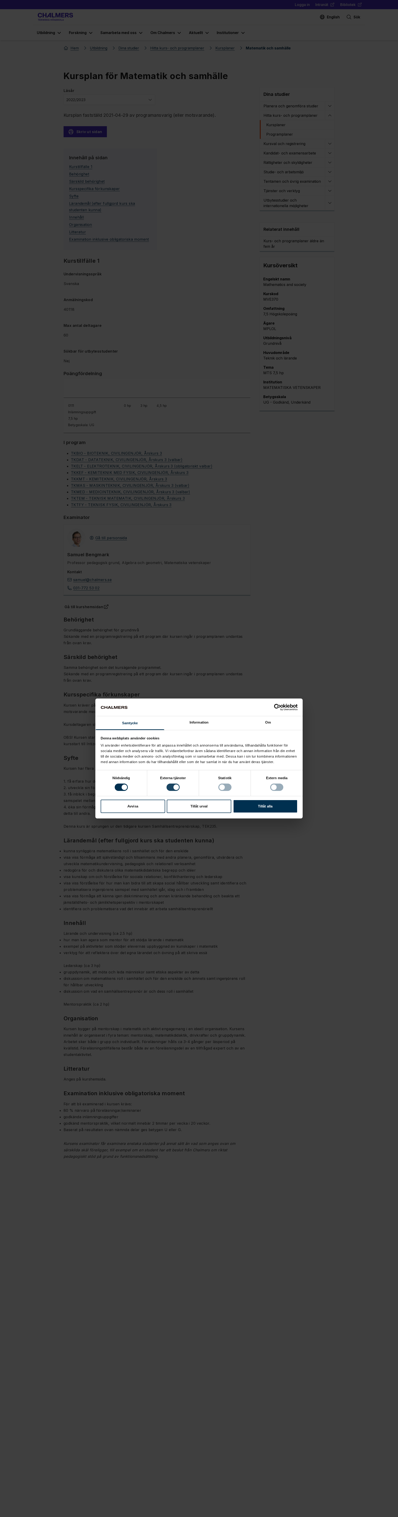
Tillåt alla (265, 806)
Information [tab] (199, 722)
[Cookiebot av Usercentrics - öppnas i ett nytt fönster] (277, 707)
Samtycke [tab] (130, 723)
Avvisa (132, 806)
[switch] (173, 787)
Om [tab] (268, 722)
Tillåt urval (199, 806)
